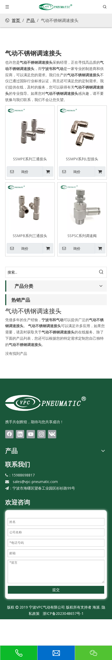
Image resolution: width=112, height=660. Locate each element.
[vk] (52, 434)
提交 (56, 589)
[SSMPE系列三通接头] (30, 129)
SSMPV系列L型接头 (82, 158)
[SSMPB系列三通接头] (30, 206)
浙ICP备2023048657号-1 (63, 613)
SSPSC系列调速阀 (82, 235)
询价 (24, 172)
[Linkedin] (20, 434)
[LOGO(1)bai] (45, 402)
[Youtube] (31, 434)
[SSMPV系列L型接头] (82, 129)
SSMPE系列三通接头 (30, 158)
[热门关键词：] (101, 272)
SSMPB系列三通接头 (30, 235)
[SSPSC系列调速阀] (82, 206)
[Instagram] (41, 434)
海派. (96, 607)
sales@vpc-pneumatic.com (35, 481)
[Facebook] (9, 434)
